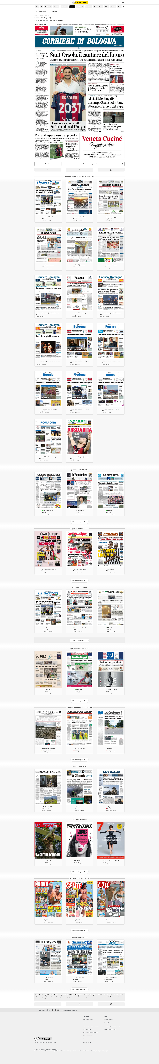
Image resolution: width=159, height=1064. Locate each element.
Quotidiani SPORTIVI (79, 528)
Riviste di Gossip (87, 1042)
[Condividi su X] (79, 1004)
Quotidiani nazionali (88, 1019)
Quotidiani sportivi (87, 1023)
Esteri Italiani (98, 7)
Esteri (106, 7)
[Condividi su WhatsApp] (111, 170)
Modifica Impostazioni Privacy (112, 1026)
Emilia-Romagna (42, 11)
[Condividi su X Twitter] (79, 170)
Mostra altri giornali (79, 522)
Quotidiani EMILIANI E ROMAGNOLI (79, 176)
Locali (72, 7)
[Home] (37, 6)
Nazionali (48, 7)
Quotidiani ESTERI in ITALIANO (79, 707)
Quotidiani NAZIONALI (79, 470)
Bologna (54, 11)
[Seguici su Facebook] (52, 1010)
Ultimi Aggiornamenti (79, 937)
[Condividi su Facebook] (47, 170)
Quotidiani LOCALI (79, 587)
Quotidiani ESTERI (80, 766)
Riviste (113, 7)
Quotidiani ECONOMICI (79, 649)
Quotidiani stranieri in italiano (90, 1032)
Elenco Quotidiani (108, 1019)
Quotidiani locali (87, 1029)
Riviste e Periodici (80, 820)
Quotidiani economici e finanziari (91, 1026)
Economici (64, 7)
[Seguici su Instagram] (58, 1010)
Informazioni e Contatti (110, 1029)
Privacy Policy (107, 1023)
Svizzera (88, 7)
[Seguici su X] (55, 1010)
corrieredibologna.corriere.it (41, 15)
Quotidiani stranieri (88, 1035)
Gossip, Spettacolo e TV (79, 878)
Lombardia (80, 7)
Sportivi (56, 7)
